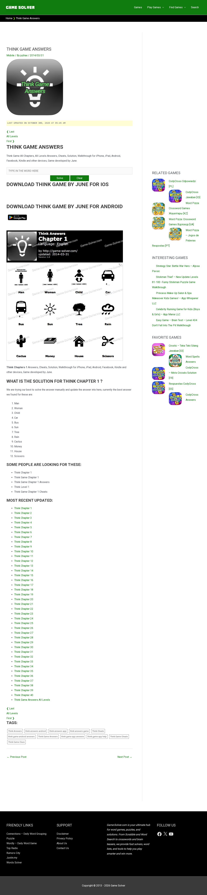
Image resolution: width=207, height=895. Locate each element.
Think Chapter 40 (23, 695)
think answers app (57, 731)
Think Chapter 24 (23, 618)
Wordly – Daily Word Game (21, 843)
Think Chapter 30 (23, 647)
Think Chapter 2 (23, 513)
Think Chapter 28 (23, 637)
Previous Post (16, 756)
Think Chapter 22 (23, 608)
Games (138, 7)
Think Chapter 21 (23, 604)
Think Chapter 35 (23, 671)
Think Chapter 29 (23, 642)
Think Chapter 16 (23, 580)
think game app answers (72, 736)
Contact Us (63, 848)
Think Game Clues (16, 742)
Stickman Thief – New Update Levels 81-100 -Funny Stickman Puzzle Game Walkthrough (175, 282)
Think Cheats (98, 731)
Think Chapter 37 (23, 680)
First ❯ (10, 141)
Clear (79, 178)
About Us (62, 843)
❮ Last (10, 131)
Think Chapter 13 (23, 565)
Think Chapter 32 (23, 656)
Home (9, 18)
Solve (60, 178)
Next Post (124, 756)
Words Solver (14, 862)
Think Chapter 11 (23, 556)
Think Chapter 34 (23, 666)
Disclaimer (63, 833)
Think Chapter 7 (23, 537)
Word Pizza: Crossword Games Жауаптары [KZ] (184, 208)
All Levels (12, 136)
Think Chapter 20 (23, 599)
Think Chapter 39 (23, 690)
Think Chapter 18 (23, 589)
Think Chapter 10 (23, 551)
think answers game (79, 731)
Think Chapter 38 (23, 685)
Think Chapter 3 (23, 517)
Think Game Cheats (119, 736)
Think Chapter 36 (23, 675)
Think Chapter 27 (23, 632)
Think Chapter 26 (23, 628)
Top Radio (12, 848)
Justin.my (11, 857)
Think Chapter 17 (23, 585)
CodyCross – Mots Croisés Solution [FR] (183, 372)
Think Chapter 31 (23, 651)
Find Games (176, 7)
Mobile (10, 55)
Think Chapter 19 (23, 594)
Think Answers (15, 731)
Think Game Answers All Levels (32, 699)
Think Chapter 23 (23, 613)
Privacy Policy (65, 838)
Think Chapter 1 (23, 508)
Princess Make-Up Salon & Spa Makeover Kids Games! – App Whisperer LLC (175, 298)
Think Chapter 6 (23, 532)
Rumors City (13, 853)
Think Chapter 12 (23, 560)
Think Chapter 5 (23, 527)
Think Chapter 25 (23, 623)
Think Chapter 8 (23, 541)
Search (195, 7)
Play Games (154, 7)
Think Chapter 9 (23, 546)
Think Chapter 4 (23, 522)
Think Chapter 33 (23, 661)
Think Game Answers (48, 736)
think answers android (35, 731)
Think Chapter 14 (23, 570)
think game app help (97, 736)
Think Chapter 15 (23, 575)
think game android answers (21, 736)
